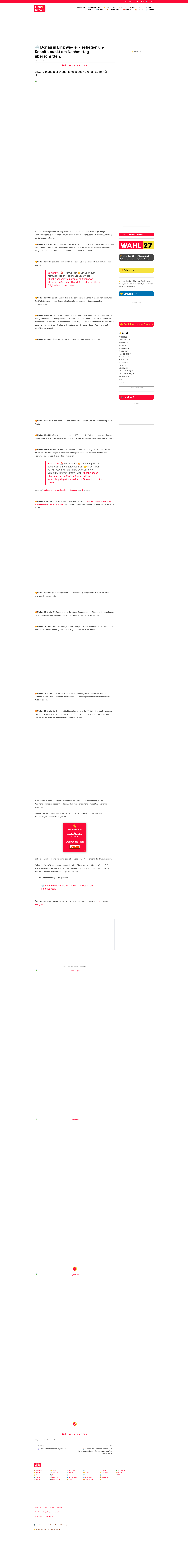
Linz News (54, 1440)
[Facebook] (63, 65)
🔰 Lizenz (37, 1475)
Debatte (59, 1507)
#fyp (81, 282)
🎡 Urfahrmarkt (87, 1477)
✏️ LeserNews (150, 1)
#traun (67, 279)
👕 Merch (99, 9)
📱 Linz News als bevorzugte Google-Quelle (133, 1)
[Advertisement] (94, 28)
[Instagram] (65, 65)
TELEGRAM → (124, 376)
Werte (45, 1507)
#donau (69, 476)
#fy (95, 282)
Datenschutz (39, 1516)
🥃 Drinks (89, 9)
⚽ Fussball (53, 1475)
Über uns (38, 1507)
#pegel (78, 476)
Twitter (50, 1490)
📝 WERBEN (150, 9)
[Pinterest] (77, 65)
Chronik (43, 1440)
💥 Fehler (139, 9)
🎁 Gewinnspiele (113, 9)
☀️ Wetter (122, 7)
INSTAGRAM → (124, 340)
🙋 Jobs (102, 1479)
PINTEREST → (124, 379)
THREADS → (123, 343)
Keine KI (57, 1512)
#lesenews (54, 282)
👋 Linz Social (109, 7)
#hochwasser (55, 279)
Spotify (69, 1490)
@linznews (54, 272)
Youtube (46, 490)
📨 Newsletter (94, 7)
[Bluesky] (86, 65)
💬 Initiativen (54, 1472)
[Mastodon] (70, 65)
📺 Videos (37, 1477)
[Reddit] (75, 65)
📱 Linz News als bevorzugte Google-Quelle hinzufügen (51, 1525)
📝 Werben (37, 1479)
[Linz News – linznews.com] (40, 8)
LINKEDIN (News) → (126, 374)
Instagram (55, 490)
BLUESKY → (123, 362)
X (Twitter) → (124, 348)
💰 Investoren (104, 1477)
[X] (84, 65)
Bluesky (66, 1490)
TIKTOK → (123, 345)
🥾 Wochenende (136, 7)
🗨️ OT (118, 1475)
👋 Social (53, 1470)
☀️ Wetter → (136, 52)
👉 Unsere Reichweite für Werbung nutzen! (47, 1529)
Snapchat (73, 490)
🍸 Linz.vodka (71, 1470)
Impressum (49, 1516)
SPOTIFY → (123, 382)
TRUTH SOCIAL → (125, 357)
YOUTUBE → (123, 360)
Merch (37, 1512)
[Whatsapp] (67, 65)
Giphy (57, 1490)
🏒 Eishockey (54, 1477)
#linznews (87, 279)
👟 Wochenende (72, 1477)
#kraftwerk (72, 282)
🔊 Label (149, 7)
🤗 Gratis (86, 1472)
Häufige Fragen (47, 1512)
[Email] (79, 65)
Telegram (60, 1490)
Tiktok (98, 901)
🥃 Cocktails (70, 1475)
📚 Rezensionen (55, 1479)
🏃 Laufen (70, 1479)
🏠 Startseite (38, 1470)
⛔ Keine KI (127, 9)
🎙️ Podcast (103, 1475)
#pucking (76, 279)
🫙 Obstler (70, 1472)
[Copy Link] (82, 65)
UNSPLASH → (124, 368)
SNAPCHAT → (124, 351)
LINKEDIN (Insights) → (127, 371)
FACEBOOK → (124, 337)
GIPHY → (122, 365)
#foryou (89, 282)
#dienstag (53, 479)
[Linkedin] (72, 65)
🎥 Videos (81, 7)
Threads (41, 1490)
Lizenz (52, 1507)
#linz (63, 282)
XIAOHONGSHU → (126, 354)
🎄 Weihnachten (121, 1470)
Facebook (64, 490)
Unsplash (63, 1490)
